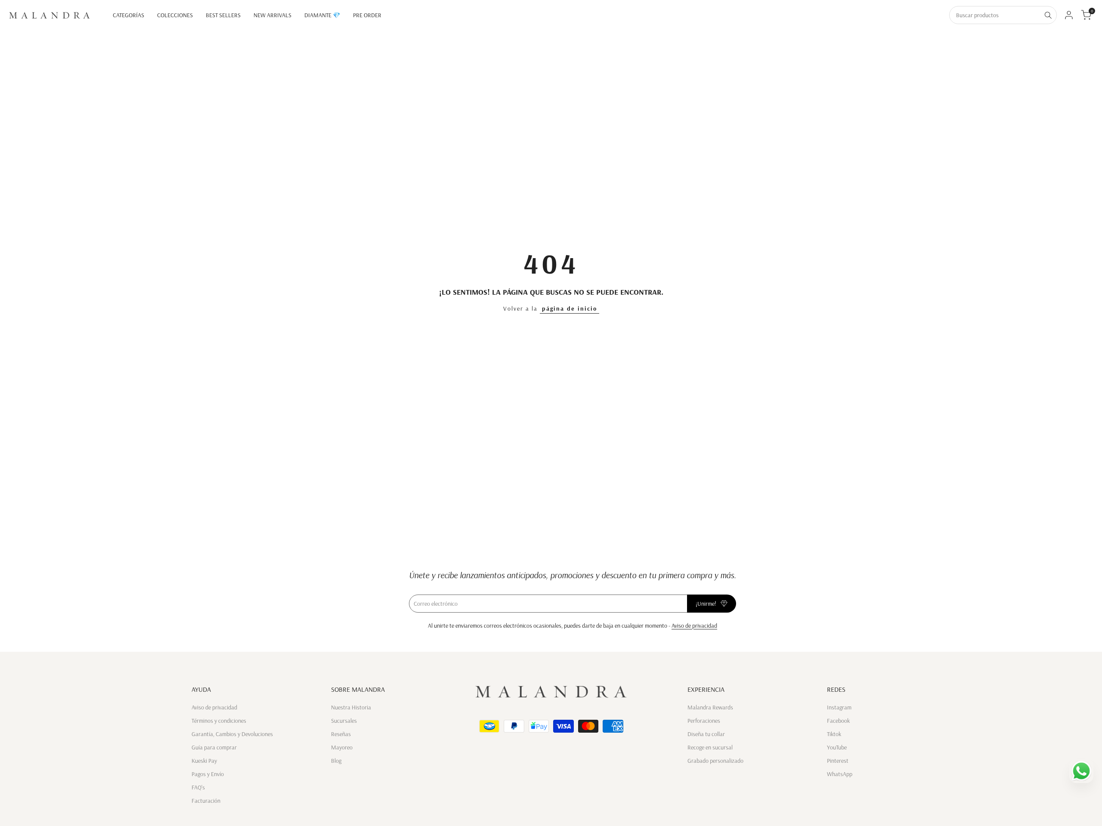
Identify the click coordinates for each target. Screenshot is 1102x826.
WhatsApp (839, 774)
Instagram (839, 707)
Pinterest (837, 760)
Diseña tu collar (706, 734)
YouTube (837, 747)
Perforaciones (703, 720)
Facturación (206, 800)
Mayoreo (342, 747)
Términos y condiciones (219, 720)
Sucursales (344, 720)
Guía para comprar (214, 747)
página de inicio (569, 308)
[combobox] (995, 15)
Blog (336, 760)
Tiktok (834, 734)
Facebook (838, 720)
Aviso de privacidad (694, 625)
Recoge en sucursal (710, 747)
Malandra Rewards (710, 707)
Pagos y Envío (208, 774)
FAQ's (198, 787)
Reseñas (341, 734)
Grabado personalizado (715, 760)
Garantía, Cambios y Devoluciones (232, 734)
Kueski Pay (204, 760)
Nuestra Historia (351, 707)
